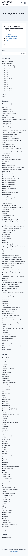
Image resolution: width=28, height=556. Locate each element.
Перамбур (5, 462)
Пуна (3, 470)
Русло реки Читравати (8, 482)
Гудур (3, 395)
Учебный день (6, 334)
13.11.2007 (9, 34)
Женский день (6, 196)
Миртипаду (5, 443)
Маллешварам (6, 236)
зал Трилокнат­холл (7, 203)
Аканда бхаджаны (11, 36)
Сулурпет (4, 491)
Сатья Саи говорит (7, 63)
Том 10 (4, 94)
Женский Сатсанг (7, 200)
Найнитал (4, 451)
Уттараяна (5, 332)
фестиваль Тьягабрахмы (9, 336)
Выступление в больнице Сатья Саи (12, 152)
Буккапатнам (5, 376)
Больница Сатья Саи (8, 117)
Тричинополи (6, 501)
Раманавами (5, 300)
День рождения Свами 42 (9, 184)
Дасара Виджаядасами (8, 165)
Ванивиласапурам (7, 386)
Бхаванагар (5, 378)
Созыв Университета (8, 313)
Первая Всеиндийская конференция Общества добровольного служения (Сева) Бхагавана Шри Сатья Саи (12, 271)
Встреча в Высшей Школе (9, 134)
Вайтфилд (5, 384)
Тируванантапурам (7, 495)
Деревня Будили (6, 399)
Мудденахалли (6, 445)
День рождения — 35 (8, 177)
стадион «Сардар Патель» (9, 487)
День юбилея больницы (9, 188)
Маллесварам (6, 234)
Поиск (4, 50)
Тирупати (4, 497)
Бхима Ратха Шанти (8, 125)
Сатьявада (5, 486)
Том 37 (6, 73)
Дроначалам (5, 403)
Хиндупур (4, 509)
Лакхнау (4, 432)
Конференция (6, 217)
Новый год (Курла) (7, 244)
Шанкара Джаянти (7, 338)
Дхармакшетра (6, 194)
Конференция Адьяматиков (10, 219)
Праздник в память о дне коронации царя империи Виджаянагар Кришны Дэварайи (13, 276)
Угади (3, 326)
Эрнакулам (5, 530)
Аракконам (5, 363)
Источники (14, 551)
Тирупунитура (6, 499)
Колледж (4, 213)
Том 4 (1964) (8, 78)
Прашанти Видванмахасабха (10, 286)
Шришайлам (5, 528)
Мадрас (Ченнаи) (7, 436)
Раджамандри (6, 474)
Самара (4, 484)
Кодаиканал (5, 426)
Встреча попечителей (8, 136)
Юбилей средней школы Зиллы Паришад (14, 344)
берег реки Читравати (8, 368)
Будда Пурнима (6, 123)
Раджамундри (6, 476)
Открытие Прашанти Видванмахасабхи (13, 261)
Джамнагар (5, 401)
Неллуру (4, 453)
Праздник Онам (6, 280)
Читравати (5, 516)
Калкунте (4, 420)
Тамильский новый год (8, 317)
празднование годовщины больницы (12, 282)
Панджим (4, 457)
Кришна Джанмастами (8, 230)
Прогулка (4, 290)
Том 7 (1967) (7, 92)
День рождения (6, 175)
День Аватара (6, 171)
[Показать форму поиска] (21, 3)
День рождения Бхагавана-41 (10, 178)
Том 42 (6, 84)
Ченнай (4, 514)
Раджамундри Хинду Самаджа (11, 296)
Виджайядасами (6, 129)
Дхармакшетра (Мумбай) (9, 409)
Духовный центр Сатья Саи (10, 192)
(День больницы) (7, 104)
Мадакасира (5, 434)
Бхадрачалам (6, 380)
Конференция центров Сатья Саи (11, 228)
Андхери (4, 361)
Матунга (4, 441)
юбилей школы (6, 349)
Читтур (4, 518)
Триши (4, 503)
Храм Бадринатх (7, 510)
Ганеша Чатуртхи (7, 153)
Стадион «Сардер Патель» (10, 489)
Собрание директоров (8, 311)
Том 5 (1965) (8, 88)
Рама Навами (6, 298)
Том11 (3, 96)
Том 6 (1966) (8, 90)
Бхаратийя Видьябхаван (9, 382)
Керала (4, 424)
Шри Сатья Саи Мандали (9, 524)
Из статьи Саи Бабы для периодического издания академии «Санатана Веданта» (12, 207)
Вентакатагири (6, 389)
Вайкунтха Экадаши (8, 127)
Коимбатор (5, 428)
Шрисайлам (5, 526)
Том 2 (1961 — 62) (9, 67)
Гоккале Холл (6, 393)
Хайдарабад (5, 507)
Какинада (4, 418)
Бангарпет (5, 115)
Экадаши (4, 342)
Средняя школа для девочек (10, 315)
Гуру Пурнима (6, 161)
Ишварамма (5, 211)
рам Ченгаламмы (7, 478)
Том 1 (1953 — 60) (9, 65)
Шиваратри (5, 340)
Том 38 (6, 74)
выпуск (4, 150)
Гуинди (4, 397)
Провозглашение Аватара (9, 288)
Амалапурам (5, 357)
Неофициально (6, 537)
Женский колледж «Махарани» (11, 198)
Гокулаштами (6, 157)
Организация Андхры (8, 455)
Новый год (5, 242)
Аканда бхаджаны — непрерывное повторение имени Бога (14, 28)
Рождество (5, 301)
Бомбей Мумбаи (6, 372)
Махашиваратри (6, 238)
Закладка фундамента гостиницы (12, 202)
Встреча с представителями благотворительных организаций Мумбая (11, 140)
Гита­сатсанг (5, 155)
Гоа (3, 391)
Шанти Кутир (5, 520)
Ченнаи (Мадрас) (7, 512)
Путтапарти (5, 472)
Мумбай (4, 449)
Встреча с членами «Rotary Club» (12, 148)
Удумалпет (5, 505)
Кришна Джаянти (7, 232)
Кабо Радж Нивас (7, 413)
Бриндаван (5, 374)
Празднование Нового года (10, 284)
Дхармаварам (6, 405)
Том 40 (8, 40)
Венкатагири (5, 388)
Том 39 (6, 76)
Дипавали (5, 190)
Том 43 (6, 86)
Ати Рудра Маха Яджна (9, 113)
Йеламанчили (6, 411)
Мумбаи (4, 447)
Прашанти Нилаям (11, 38)
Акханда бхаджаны (7, 111)
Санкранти (5, 305)
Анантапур (5, 359)
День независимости (8, 173)
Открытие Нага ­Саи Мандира (10, 255)
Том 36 (6, 71)
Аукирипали (5, 364)
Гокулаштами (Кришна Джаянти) (11, 159)
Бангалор (4, 366)
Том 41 (6, 82)
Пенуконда (5, 461)
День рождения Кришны (9, 180)
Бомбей (4, 370)
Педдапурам (5, 459)
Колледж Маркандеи (8, 215)
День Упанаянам (6, 186)
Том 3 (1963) (8, 69)
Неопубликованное (7, 61)
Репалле (4, 480)
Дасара (4, 163)
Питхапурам (5, 464)
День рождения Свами (8, 182)
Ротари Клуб (5, 303)
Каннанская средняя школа (10, 422)
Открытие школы (7, 267)
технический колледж (8, 493)
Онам (3, 253)
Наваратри (5, 240)
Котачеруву (5, 430)
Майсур (4, 437)
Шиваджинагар (6, 522)
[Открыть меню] (24, 3)
